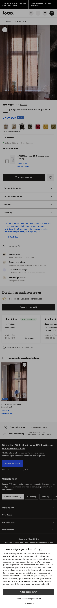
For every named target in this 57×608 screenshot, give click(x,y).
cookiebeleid (43, 584)
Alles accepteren (28, 592)
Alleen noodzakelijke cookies (28, 598)
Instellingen (28, 603)
